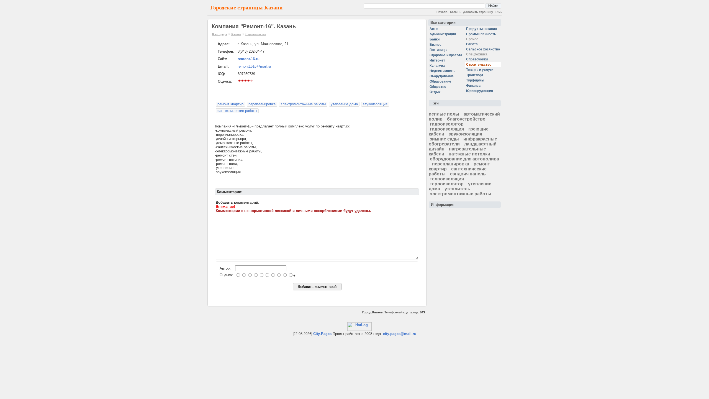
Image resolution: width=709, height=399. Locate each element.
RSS (498, 12)
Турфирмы (475, 80)
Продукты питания (481, 29)
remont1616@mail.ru (254, 66)
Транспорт (474, 75)
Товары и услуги (479, 70)
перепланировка (262, 104)
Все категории (443, 23)
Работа (472, 44)
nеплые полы (444, 114)
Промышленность (481, 34)
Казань (455, 12)
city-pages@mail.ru (399, 334)
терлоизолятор (447, 183)
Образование (440, 81)
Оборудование (442, 76)
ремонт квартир (230, 104)
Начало (442, 12)
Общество (438, 87)
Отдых (435, 92)
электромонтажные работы (303, 104)
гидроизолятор (447, 124)
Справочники (477, 59)
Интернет (437, 60)
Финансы (473, 86)
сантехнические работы (237, 111)
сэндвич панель (468, 174)
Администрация (443, 34)
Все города (219, 34)
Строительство (255, 34)
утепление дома (344, 104)
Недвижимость (442, 71)
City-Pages (322, 334)
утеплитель (457, 188)
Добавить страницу (478, 12)
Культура (437, 66)
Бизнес (435, 45)
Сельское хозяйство (483, 49)
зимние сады (444, 139)
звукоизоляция (375, 104)
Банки (435, 39)
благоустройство (466, 119)
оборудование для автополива (464, 159)
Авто (434, 29)
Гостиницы (438, 50)
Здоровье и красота (446, 55)
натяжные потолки (469, 154)
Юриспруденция (479, 91)
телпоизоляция (447, 179)
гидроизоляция (447, 129)
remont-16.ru (249, 59)
